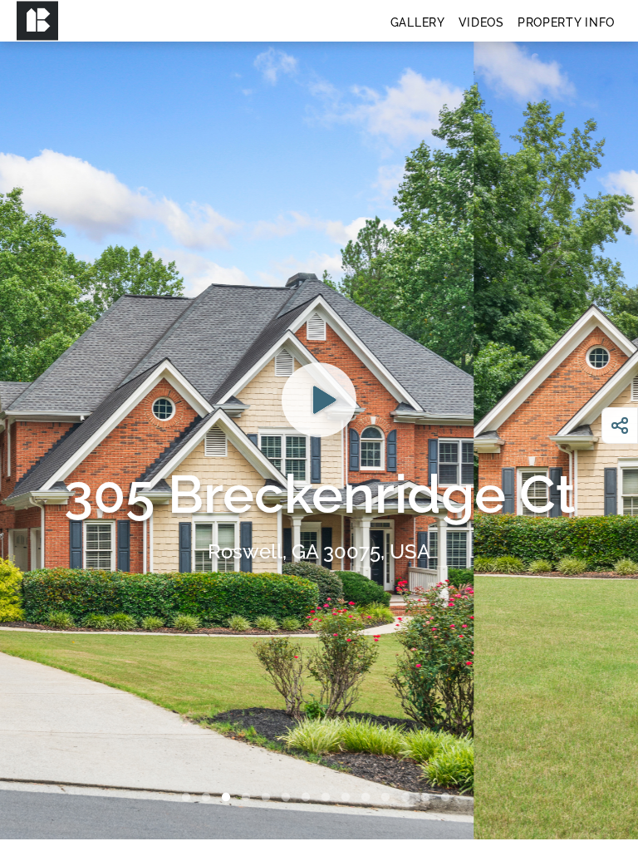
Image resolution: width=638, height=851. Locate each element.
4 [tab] (249, 798)
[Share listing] (619, 425)
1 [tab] (189, 798)
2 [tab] (209, 798)
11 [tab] (388, 798)
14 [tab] (448, 798)
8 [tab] (329, 798)
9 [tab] (349, 798)
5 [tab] (269, 798)
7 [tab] (309, 798)
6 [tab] (289, 798)
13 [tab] (428, 798)
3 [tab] (229, 798)
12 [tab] (408, 798)
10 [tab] (369, 798)
